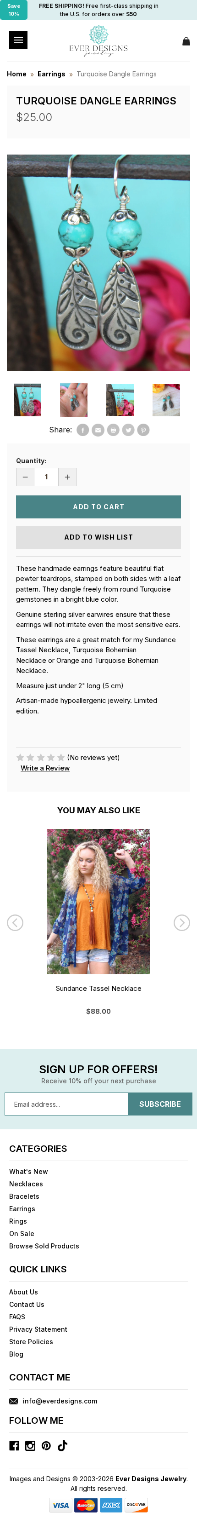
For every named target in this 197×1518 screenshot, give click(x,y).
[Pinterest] (143, 430)
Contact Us (26, 1304)
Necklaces (26, 1184)
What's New (28, 1171)
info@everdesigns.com (60, 1401)
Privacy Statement (38, 1329)
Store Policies (31, 1342)
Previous (15, 922)
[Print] (113, 430)
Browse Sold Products (44, 1246)
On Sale (21, 1233)
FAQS (17, 1317)
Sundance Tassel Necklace (99, 988)
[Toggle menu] (18, 40)
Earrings (22, 1209)
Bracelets (24, 1196)
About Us (23, 1292)
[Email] (98, 430)
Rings (18, 1221)
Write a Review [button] (45, 768)
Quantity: (31, 461)
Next (182, 922)
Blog (16, 1354)
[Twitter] (128, 430)
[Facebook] (83, 430)
